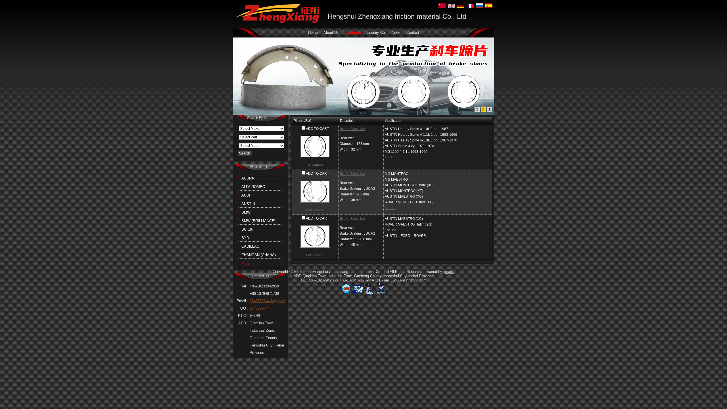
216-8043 (315, 165)
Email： (243, 301)
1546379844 (260, 308)
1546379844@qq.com (267, 301)
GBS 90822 (315, 255)
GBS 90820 (315, 210)
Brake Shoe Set (352, 129)
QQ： (245, 308)
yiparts (448, 272)
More (389, 157)
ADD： (244, 323)
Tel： (245, 286)
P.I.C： (244, 316)
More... (390, 208)
